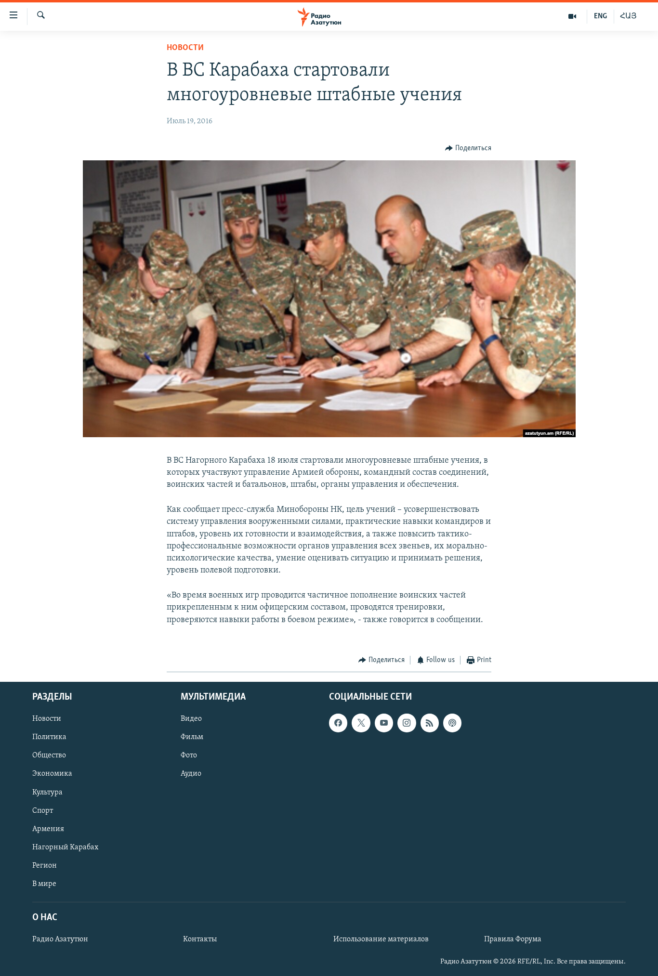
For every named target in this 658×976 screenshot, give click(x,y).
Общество (49, 756)
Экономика (52, 774)
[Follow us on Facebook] (338, 723)
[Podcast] (452, 723)
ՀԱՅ (628, 16)
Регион (44, 866)
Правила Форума (512, 940)
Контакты (200, 940)
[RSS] (430, 723)
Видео (191, 719)
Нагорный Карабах (65, 847)
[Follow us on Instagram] (406, 723)
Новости (185, 48)
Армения (48, 829)
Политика (49, 738)
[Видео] (572, 16)
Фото (189, 756)
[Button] (468, 148)
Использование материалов (381, 940)
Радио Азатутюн (60, 940)
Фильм (192, 738)
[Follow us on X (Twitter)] (361, 723)
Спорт (42, 811)
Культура (47, 792)
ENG (600, 16)
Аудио (191, 774)
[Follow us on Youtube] (384, 723)
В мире (44, 884)
